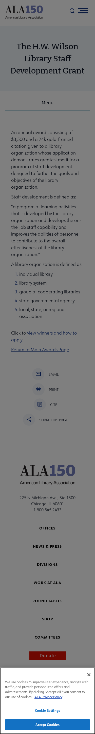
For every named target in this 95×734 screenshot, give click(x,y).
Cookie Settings (47, 710)
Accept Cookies (47, 724)
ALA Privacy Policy (48, 697)
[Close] (88, 674)
